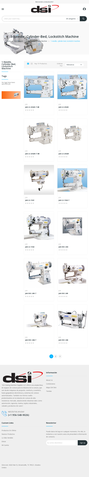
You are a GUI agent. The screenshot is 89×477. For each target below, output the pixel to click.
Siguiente (60, 356)
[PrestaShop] (11, 95)
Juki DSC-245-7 (30, 293)
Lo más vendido (7, 438)
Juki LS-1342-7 (64, 200)
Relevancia (74, 64)
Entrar (4, 441)
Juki (26, 104)
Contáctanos (50, 384)
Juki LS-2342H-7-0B (32, 154)
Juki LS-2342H (64, 154)
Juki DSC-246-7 (30, 340)
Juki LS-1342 (29, 247)
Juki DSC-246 (63, 340)
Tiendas (49, 391)
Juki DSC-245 (63, 293)
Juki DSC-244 (63, 247)
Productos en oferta (9, 430)
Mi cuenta (5, 445)
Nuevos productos (8, 434)
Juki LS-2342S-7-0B (32, 107)
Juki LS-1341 (29, 200)
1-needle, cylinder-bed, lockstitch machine (9, 65)
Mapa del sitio (51, 387)
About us (49, 380)
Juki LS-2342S (64, 107)
